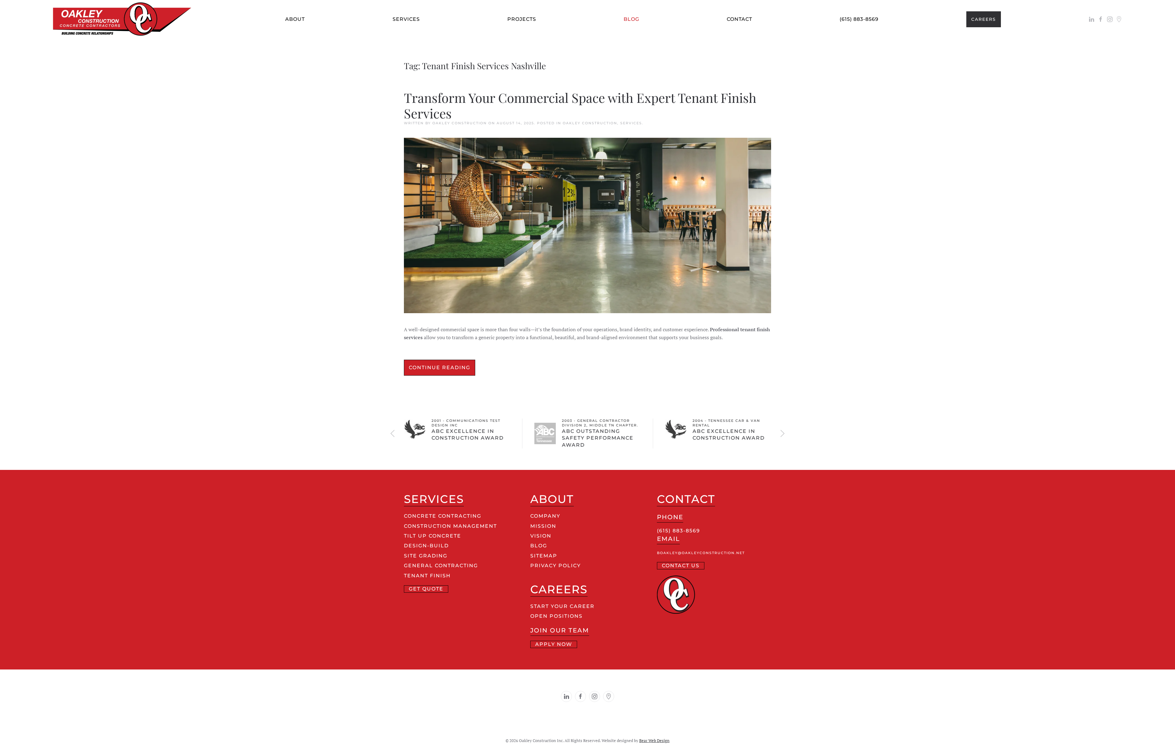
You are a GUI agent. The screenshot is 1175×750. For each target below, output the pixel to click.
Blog (631, 19)
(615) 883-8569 (859, 19)
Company (545, 516)
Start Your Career (562, 606)
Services (631, 123)
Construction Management (450, 526)
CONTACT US (680, 565)
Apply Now (553, 644)
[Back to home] (125, 19)
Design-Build (426, 546)
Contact (739, 19)
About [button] (295, 19)
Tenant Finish (427, 576)
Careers (983, 19)
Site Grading (425, 556)
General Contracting (441, 565)
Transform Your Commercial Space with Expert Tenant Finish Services (580, 105)
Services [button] (406, 19)
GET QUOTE (426, 589)
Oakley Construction (459, 123)
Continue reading (439, 367)
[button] (392, 433)
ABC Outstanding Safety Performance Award (598, 438)
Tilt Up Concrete (432, 536)
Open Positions (556, 616)
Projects (521, 19)
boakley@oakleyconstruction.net (701, 553)
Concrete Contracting (442, 516)
